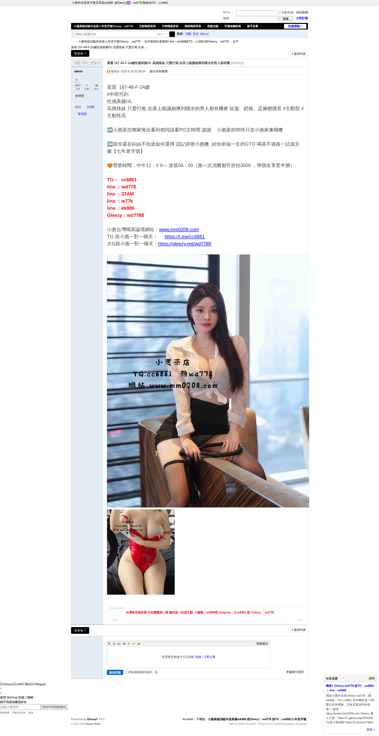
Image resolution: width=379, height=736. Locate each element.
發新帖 (79, 53)
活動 (188, 33)
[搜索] (172, 34)
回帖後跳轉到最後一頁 (143, 672)
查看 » (371, 729)
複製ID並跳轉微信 (54, 707)
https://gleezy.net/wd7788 (184, 243)
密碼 (226, 18)
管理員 (79, 95)
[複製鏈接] (237, 63)
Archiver (188, 719)
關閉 (372, 678)
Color (114, 643)
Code (134, 643)
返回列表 (300, 53)
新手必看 (252, 26)
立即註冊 (302, 18)
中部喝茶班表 (170, 26)
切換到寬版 (306, 4)
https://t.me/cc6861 (185, 236)
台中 (236, 41)
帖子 (161, 34)
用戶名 (226, 12)
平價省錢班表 (232, 26)
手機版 (200, 719)
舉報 (300, 620)
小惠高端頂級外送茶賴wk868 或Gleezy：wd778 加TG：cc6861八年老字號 (72, 41)
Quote (129, 643)
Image (119, 643)
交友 (196, 33)
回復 (114, 620)
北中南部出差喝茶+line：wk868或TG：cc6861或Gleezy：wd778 (186, 41)
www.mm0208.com (179, 229)
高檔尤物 (212, 26)
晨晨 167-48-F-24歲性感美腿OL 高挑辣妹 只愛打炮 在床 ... (109, 47)
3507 (78, 85)
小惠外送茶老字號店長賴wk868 (92, 2)
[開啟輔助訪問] (302, 3)
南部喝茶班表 (193, 26)
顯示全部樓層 (159, 71)
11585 (90, 107)
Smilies (139, 643)
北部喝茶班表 (147, 26)
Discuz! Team (93, 724)
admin (78, 71)
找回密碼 (302, 12)
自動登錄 (288, 12)
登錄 (198, 657)
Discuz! (92, 719)
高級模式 (262, 643)
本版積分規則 (295, 672)
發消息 (82, 113)
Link (124, 643)
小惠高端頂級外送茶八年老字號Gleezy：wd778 (103, 26)
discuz (204, 33)
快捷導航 (294, 26)
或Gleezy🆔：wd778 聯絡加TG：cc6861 (141, 2)
